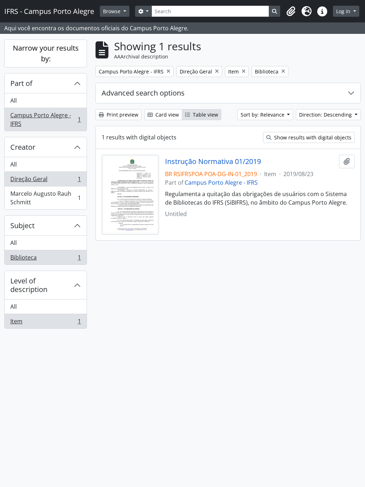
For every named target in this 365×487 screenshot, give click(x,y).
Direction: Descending (326, 114)
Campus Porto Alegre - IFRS (45, 119)
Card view (166, 114)
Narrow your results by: (46, 53)
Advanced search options (143, 93)
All (13, 100)
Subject (22, 225)
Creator (22, 147)
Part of (21, 83)
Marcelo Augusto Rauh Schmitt (45, 198)
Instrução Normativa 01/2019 (213, 161)
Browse (112, 11)
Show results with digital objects (312, 137)
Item (45, 322)
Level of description (28, 285)
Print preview (121, 114)
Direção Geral (45, 180)
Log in (344, 11)
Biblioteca (45, 259)
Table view (204, 114)
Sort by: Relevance (263, 114)
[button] (291, 11)
